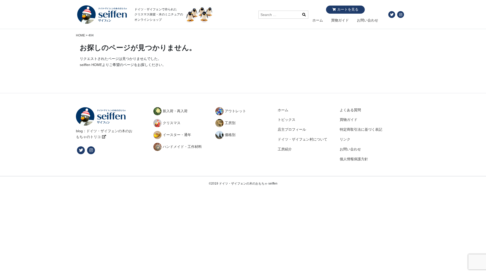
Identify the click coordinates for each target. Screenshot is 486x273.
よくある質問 (350, 110)
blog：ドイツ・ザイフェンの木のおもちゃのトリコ (104, 134)
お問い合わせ (367, 20)
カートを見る (347, 9)
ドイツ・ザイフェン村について (302, 139)
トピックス (286, 120)
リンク (345, 139)
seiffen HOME (91, 65)
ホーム (317, 20)
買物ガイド (340, 20)
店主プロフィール (292, 129)
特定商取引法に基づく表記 (361, 129)
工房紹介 (285, 149)
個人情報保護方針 (354, 159)
